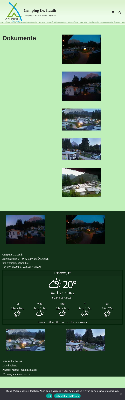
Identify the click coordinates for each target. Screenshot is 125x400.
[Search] (119, 12)
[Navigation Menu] (113, 12)
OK (49, 396)
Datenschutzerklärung (67, 396)
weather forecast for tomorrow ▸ (62, 322)
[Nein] (121, 393)
